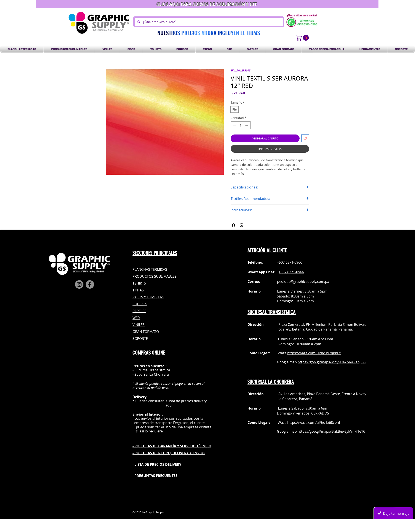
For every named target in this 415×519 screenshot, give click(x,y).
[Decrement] (234, 125)
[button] (303, 38)
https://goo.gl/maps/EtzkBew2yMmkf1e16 (331, 431)
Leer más (237, 174)
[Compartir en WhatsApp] (241, 225)
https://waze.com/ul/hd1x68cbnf (313, 422)
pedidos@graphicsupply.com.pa (303, 281)
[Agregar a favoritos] (305, 138)
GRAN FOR (140, 331)
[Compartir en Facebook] (233, 225)
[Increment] (247, 125)
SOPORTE (140, 338)
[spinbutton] (240, 125)
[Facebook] (90, 284)
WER (136, 317)
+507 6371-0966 (291, 272)
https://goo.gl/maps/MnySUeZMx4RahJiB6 (332, 362)
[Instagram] (79, 284)
